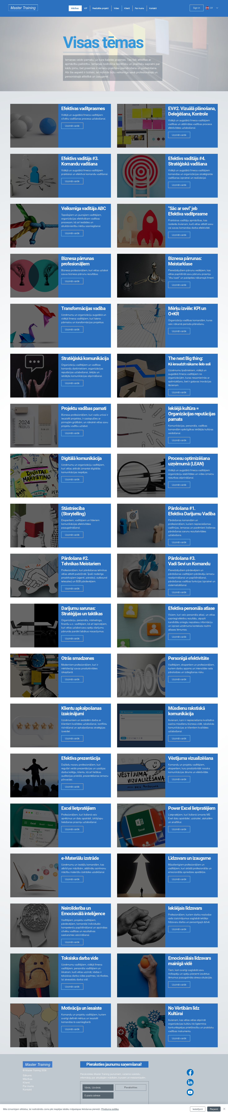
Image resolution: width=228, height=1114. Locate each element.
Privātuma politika (110, 1109)
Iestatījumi (198, 1109)
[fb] (190, 1072)
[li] (190, 1082)
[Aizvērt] (224, 1109)
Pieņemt (214, 1109)
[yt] (190, 1092)
